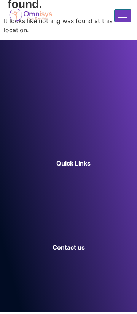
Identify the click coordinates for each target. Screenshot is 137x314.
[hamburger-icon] (122, 15)
